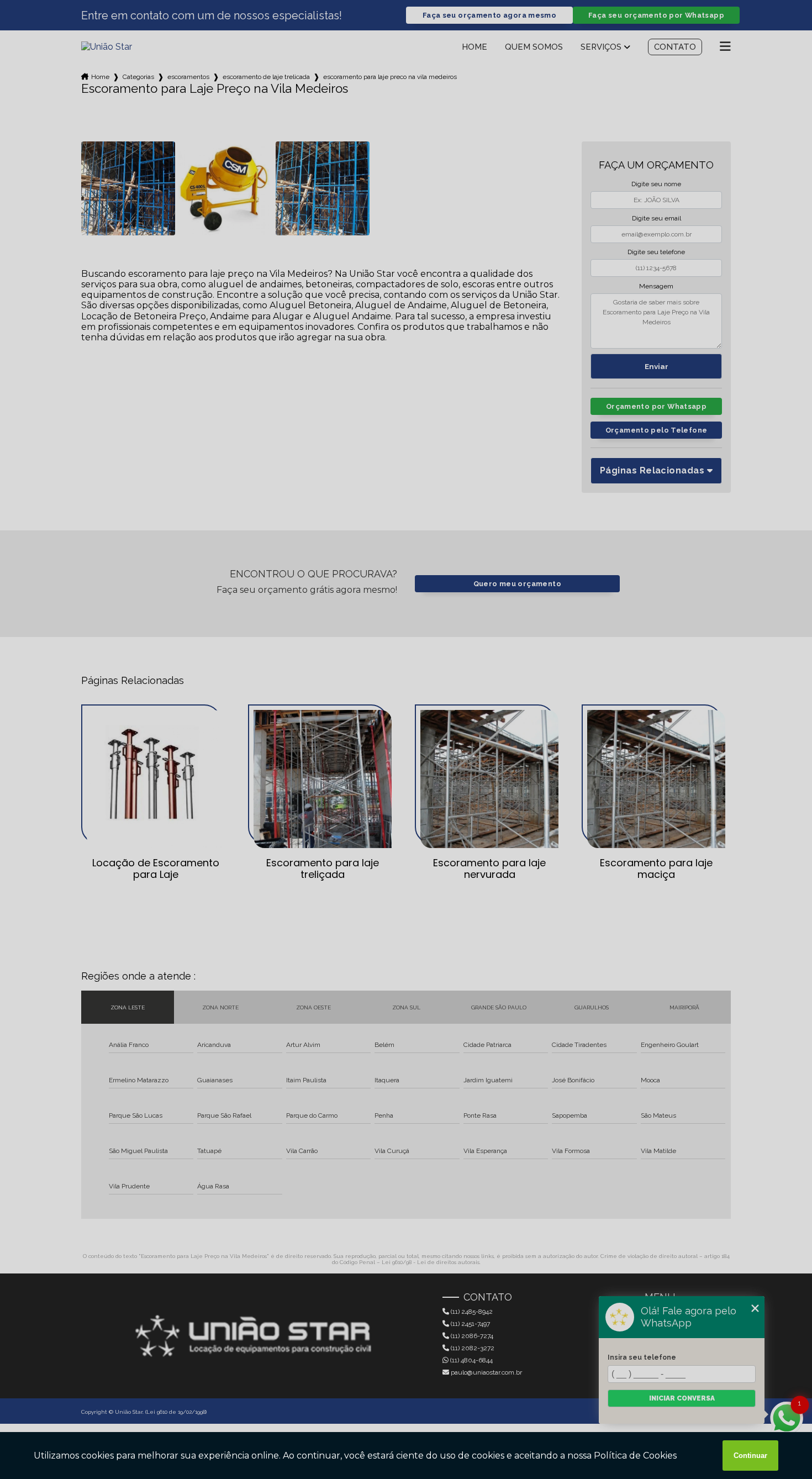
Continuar (750, 1455)
